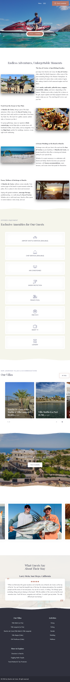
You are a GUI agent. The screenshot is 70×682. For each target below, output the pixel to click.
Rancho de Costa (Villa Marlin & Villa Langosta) (17, 631)
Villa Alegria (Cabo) (17, 635)
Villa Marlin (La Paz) (48, 412)
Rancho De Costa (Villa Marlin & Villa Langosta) (19, 410)
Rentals (52, 631)
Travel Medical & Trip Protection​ (17, 662)
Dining (52, 623)
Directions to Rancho (17, 654)
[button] (56, 422)
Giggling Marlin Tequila (17, 658)
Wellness (52, 639)
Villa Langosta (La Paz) (17, 627)
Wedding (52, 635)
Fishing (52, 627)
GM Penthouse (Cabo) (17, 639)
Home (31, 34)
